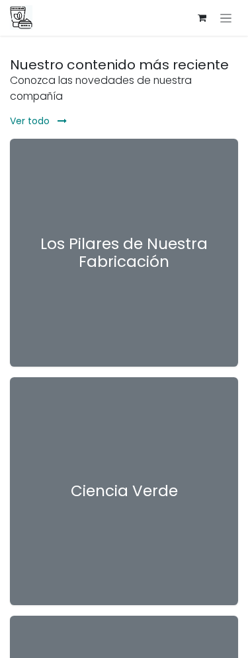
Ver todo (31, 121)
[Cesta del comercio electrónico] (202, 18)
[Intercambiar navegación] (226, 17)
